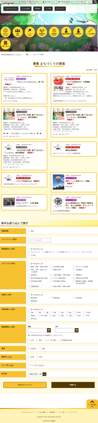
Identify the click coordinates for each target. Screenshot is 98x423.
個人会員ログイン (50, 2)
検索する (73, 385)
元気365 (52, 420)
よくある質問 (26, 8)
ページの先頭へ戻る (92, 405)
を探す (17, 34)
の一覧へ (5, 34)
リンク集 (48, 8)
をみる (54, 34)
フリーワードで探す (9, 239)
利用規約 (37, 8)
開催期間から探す (8, 327)
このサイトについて (9, 2)
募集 (27, 54)
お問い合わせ (35, 2)
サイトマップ (60, 8)
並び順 (4, 374)
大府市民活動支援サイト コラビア (11, 54)
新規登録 (23, 2)
